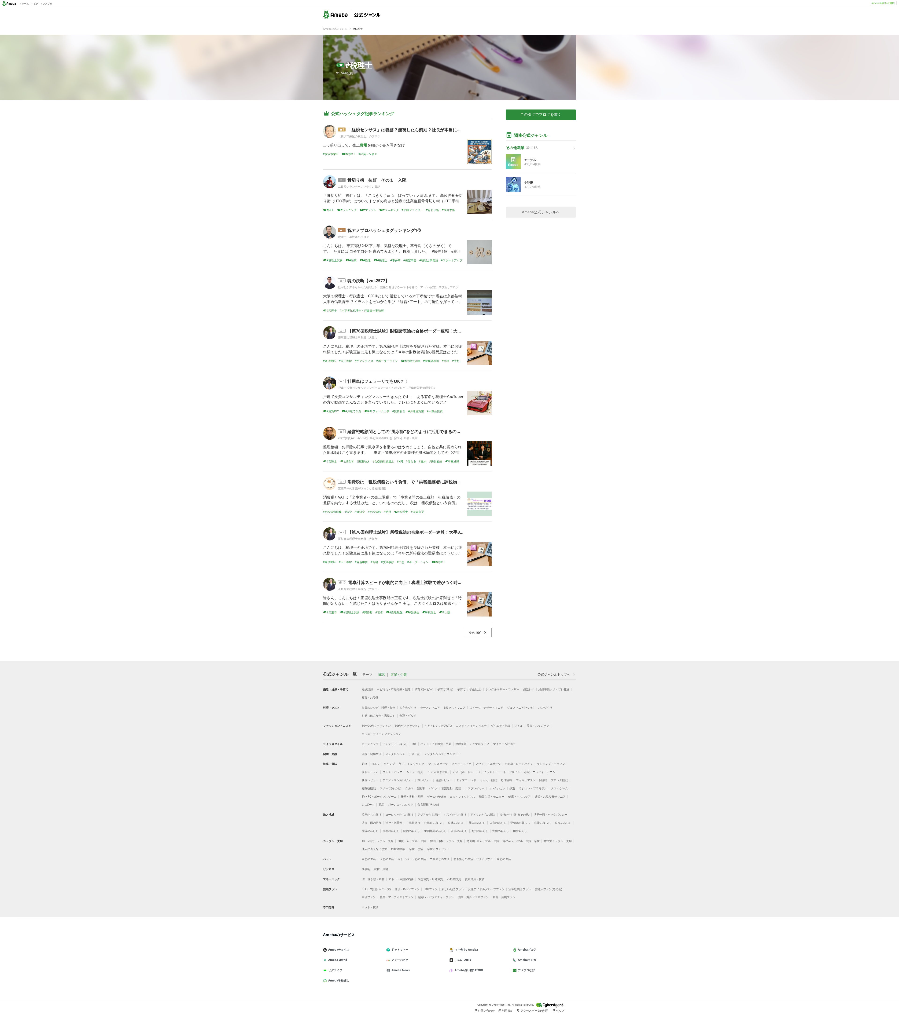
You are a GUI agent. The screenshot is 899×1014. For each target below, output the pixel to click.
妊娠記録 (367, 689)
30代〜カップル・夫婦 (412, 841)
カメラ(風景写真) (438, 772)
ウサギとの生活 (440, 859)
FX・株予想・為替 (373, 879)
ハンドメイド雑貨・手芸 (435, 744)
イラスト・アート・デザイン (502, 772)
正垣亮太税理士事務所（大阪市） (359, 337)
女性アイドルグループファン (486, 889)
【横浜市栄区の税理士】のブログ (359, 136)
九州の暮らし (480, 831)
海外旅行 (414, 823)
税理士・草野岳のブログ (353, 237)
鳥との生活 (504, 859)
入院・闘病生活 (371, 754)
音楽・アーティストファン (396, 897)
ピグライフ (335, 970)
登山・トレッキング (411, 764)
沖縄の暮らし (500, 831)
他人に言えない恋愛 (374, 849)
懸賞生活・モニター (491, 797)
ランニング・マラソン (551, 764)
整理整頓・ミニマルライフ (472, 744)
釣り (364, 764)
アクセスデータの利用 (534, 1010)
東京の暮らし (498, 823)
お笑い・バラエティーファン (435, 897)
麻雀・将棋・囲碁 (412, 797)
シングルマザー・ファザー (502, 689)
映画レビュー (370, 780)
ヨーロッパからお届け (399, 815)
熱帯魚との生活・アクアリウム (473, 859)
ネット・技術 (370, 907)
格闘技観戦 (369, 788)
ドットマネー (399, 950)
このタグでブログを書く (540, 115)
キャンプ (389, 764)
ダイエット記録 (500, 726)
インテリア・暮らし (395, 744)
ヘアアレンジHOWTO (438, 726)
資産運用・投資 (475, 879)
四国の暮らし (459, 831)
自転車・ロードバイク (519, 764)
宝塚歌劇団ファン (519, 889)
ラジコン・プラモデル (533, 788)
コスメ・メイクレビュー (471, 726)
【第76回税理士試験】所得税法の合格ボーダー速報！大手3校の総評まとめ (418, 532)
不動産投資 (454, 879)
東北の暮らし (456, 823)
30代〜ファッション (407, 726)
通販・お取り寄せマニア (550, 797)
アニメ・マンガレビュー (398, 780)
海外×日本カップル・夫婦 (483, 841)
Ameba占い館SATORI (469, 970)
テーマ (367, 674)
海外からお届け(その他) (515, 815)
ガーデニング (370, 744)
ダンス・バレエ (392, 772)
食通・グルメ (407, 716)
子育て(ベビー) (424, 689)
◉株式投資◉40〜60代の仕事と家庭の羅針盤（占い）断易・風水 (378, 438)
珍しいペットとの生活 (412, 859)
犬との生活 (387, 859)
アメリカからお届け (483, 815)
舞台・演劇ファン (504, 897)
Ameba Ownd (337, 960)
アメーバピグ (399, 960)
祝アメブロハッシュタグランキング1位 (384, 230)
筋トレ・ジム (370, 772)
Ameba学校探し (338, 980)
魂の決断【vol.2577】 (368, 280)
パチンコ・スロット (400, 804)
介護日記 (414, 754)
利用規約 (507, 1010)
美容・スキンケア (538, 726)
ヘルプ (560, 1010)
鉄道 (512, 788)
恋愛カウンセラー (438, 849)
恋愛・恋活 (416, 849)
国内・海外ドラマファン (473, 897)
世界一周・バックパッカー (550, 815)
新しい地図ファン (453, 889)
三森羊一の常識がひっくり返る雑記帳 (362, 488)
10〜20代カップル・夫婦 (378, 841)
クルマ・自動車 (415, 788)
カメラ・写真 (414, 772)
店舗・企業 (399, 674)
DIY (414, 744)
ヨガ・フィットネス (462, 797)
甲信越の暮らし (520, 823)
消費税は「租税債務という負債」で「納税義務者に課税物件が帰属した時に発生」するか (431, 482)
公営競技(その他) (428, 804)
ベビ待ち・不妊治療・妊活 (394, 689)
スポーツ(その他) (390, 788)
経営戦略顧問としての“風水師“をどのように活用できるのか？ (406, 431)
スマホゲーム (559, 788)
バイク (433, 788)
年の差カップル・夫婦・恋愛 (521, 841)
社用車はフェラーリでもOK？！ (377, 381)
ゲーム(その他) (436, 797)
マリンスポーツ (438, 764)
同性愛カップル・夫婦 (558, 841)
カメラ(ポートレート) (466, 772)
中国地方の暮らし (435, 831)
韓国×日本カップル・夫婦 (446, 841)
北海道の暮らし (434, 823)
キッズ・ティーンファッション (381, 734)
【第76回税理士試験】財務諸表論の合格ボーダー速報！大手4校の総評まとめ (420, 331)
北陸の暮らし (542, 823)
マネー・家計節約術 (401, 879)
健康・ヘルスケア (519, 797)
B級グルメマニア (454, 708)
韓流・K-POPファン (407, 889)
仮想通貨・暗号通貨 (430, 879)
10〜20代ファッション (376, 726)
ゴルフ (375, 764)
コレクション (497, 788)
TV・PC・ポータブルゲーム (379, 797)
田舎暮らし (520, 831)
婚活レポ (528, 689)
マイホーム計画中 (504, 744)
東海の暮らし (563, 823)
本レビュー (424, 780)
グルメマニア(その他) (520, 708)
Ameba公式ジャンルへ (541, 212)
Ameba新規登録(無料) (883, 3)
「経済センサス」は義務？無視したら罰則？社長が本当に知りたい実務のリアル (423, 129)
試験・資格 (381, 869)
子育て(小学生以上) (469, 689)
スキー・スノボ (462, 764)
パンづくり (545, 708)
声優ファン (369, 897)
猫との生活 (369, 859)
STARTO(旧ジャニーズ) (376, 889)
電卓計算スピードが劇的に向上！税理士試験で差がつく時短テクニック (415, 582)
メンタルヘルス (395, 754)
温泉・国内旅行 (371, 823)
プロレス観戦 (559, 780)
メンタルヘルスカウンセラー (442, 754)
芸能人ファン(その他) (548, 889)
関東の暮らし (477, 823)
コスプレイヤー (475, 788)
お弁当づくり (407, 708)
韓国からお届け (371, 815)
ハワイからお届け (455, 815)
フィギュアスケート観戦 (531, 780)
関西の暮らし (411, 831)
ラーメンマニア (430, 708)
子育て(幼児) (445, 689)
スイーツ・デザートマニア (486, 708)
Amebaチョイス (338, 950)
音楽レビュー (443, 780)
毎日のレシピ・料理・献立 (378, 708)
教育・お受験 (370, 698)
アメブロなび (526, 970)
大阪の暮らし (370, 831)
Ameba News (400, 970)
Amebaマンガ (527, 960)
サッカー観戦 (488, 780)
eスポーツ (368, 804)
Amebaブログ (527, 950)
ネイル (518, 726)
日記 (381, 674)
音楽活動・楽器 (451, 788)
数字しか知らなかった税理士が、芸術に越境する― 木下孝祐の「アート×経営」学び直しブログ (398, 287)
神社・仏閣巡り (395, 823)
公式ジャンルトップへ (554, 674)
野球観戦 (506, 780)
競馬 (381, 804)
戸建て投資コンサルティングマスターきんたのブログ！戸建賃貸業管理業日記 (387, 388)
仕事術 (366, 869)
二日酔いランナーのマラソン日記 (359, 187)
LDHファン (431, 889)
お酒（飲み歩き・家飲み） (378, 716)
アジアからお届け (428, 815)
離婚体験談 (398, 849)
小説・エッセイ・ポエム (539, 772)
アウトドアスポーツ (488, 764)
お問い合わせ (486, 1010)
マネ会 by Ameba (466, 950)
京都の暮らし (391, 831)
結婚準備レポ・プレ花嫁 (553, 689)
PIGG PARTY (463, 960)
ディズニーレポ (466, 780)
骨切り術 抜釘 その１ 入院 (376, 180)
